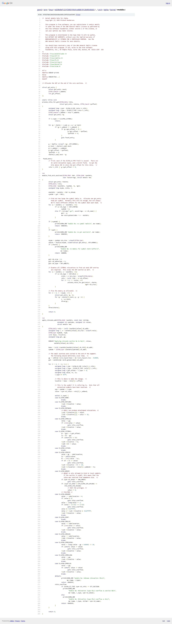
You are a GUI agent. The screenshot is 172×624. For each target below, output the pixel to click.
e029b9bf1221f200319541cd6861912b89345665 (74, 9)
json (168, 621)
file (78, 14)
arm (45, 9)
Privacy (17, 621)
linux (51, 9)
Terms (23, 621)
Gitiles (12, 621)
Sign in (168, 3)
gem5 (39, 9)
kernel (113, 9)
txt (163, 621)
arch (100, 9)
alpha (106, 9)
